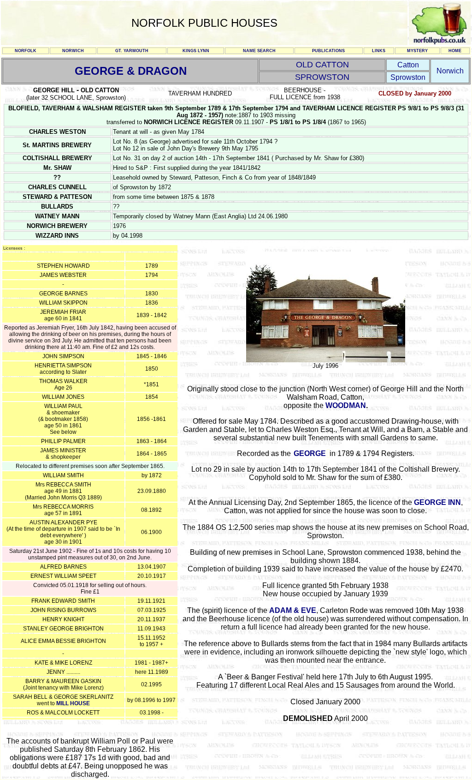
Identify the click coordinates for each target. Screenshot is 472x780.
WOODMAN (345, 405)
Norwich (450, 71)
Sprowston (407, 77)
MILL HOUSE (73, 703)
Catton (408, 65)
